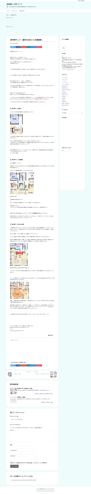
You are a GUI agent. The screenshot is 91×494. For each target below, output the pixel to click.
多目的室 (63, 93)
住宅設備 (63, 86)
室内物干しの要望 (21, 397)
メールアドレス (13, 450)
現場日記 (63, 101)
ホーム (8, 10)
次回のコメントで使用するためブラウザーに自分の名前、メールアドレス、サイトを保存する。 (28, 462)
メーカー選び (64, 84)
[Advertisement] (28, 22)
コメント (12, 430)
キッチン (63, 77)
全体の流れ (64, 88)
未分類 (63, 96)
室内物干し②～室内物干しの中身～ (25, 388)
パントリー (64, 82)
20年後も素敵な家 (19, 93)
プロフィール (14, 10)
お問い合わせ (21, 10)
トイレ (63, 81)
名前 (11, 444)
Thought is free (52, 490)
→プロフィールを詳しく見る (67, 69)
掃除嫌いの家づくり (14, 4)
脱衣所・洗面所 (65, 103)
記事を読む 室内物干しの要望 (47, 402)
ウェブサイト (12, 455)
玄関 (63, 100)
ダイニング (64, 79)
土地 (63, 91)
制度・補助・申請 (65, 89)
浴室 (63, 98)
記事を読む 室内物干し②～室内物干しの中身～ (44, 393)
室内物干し (51, 335)
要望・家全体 (64, 105)
